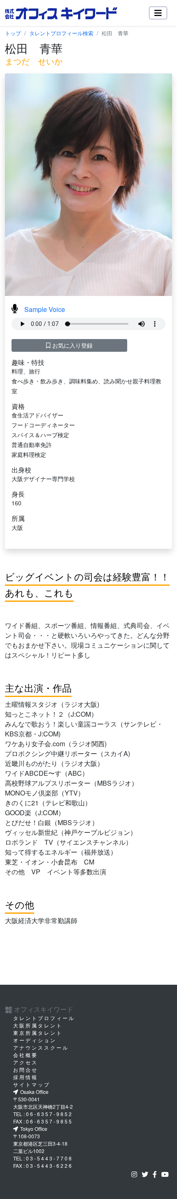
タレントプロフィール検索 (61, 33)
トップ (13, 33)
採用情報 (25, 1076)
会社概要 (25, 1054)
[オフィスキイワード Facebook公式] (156, 1174)
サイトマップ (31, 1084)
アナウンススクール (41, 1047)
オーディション (34, 1039)
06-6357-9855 (49, 1121)
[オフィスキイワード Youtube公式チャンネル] (166, 1174)
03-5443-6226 (49, 1165)
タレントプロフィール (44, 1017)
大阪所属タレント (38, 1025)
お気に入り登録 (72, 345)
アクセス (25, 1062)
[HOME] (61, 13)
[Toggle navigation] (158, 13)
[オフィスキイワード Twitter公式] (146, 1174)
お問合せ (25, 1069)
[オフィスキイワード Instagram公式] (135, 1174)
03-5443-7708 (49, 1158)
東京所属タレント (38, 1032)
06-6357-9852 (49, 1113)
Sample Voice (44, 309)
